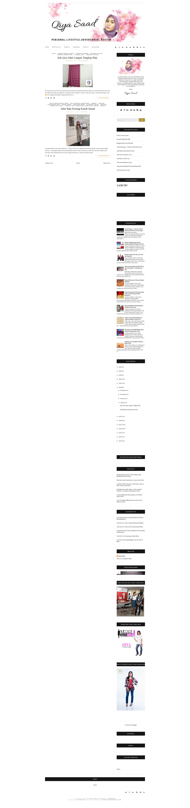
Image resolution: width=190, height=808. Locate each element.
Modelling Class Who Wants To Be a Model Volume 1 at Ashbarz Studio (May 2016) (129, 490)
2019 (120, 416)
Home (78, 163)
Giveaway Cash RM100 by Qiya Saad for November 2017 (134, 330)
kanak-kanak (67, 104)
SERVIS (85, 47)
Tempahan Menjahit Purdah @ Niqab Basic (129, 166)
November (123, 394)
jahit (54, 53)
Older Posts (106, 163)
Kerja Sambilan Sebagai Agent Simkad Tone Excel (134, 306)
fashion (101, 103)
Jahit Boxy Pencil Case (123, 158)
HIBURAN (76, 47)
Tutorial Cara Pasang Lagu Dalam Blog (128, 536)
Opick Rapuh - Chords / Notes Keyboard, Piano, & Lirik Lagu (134, 229)
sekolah (103, 104)
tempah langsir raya (65, 54)
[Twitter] (116, 47)
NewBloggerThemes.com (111, 799)
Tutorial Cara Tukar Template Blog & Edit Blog (130, 523)
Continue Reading (103, 97)
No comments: (84, 60)
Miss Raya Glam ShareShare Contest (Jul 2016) (130, 480)
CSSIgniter (81, 799)
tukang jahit (79, 54)
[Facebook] (119, 47)
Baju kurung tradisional (80, 103)
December (123, 390)
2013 (120, 441)
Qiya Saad (122, 556)
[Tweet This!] (48, 98)
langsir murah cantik (66, 53)
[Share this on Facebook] (46, 98)
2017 (120, 424)
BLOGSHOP (95, 47)
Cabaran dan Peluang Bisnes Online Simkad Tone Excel (133, 318)
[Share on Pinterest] (54, 98)
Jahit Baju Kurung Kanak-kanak (78, 108)
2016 (120, 428)
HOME (47, 47)
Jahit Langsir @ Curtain (123, 170)
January (122, 402)
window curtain (92, 54)
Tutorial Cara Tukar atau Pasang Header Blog (130, 527)
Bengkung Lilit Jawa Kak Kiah (125, 143)
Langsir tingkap (82, 53)
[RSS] (144, 47)
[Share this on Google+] (51, 98)
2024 (120, 371)
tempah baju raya (56, 105)
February (123, 398)
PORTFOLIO (56, 47)
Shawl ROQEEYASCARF (123, 139)
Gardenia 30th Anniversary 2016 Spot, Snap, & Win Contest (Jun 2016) (130, 484)
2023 (120, 375)
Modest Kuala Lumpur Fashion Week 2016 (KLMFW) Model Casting (129, 475)
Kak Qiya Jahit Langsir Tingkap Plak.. (78, 57)
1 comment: (84, 111)
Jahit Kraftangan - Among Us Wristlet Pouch (129, 147)
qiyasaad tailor (96, 53)
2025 (120, 367)
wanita (103, 105)
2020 (120, 387)
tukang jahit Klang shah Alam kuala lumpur (82, 105)
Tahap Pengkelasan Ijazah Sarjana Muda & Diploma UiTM (134, 243)
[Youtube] (137, 47)
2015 (120, 433)
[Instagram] (134, 47)
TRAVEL (66, 47)
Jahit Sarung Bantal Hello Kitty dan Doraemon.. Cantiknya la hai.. (134, 268)
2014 (120, 437)
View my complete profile (124, 558)
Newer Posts (49, 163)
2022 (120, 379)
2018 (120, 420)
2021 (120, 383)
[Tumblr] (141, 47)
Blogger (134, 725)
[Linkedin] (130, 47)
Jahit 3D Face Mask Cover (124, 154)
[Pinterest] (127, 47)
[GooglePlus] (122, 47)
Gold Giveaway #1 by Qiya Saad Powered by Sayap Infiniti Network (134, 293)
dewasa (94, 103)
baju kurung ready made (59, 103)
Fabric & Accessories (123, 135)
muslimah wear (79, 104)
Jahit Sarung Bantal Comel (124, 162)
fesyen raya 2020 (54, 104)
